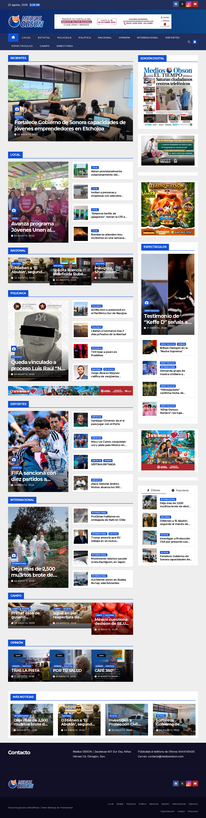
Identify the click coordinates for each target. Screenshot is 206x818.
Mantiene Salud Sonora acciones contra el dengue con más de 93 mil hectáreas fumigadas (64, 128)
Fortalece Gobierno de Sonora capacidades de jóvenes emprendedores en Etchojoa (176, 561)
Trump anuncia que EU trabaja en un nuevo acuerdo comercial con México (106, 542)
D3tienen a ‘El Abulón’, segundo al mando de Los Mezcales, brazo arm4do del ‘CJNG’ (174, 525)
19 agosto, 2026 (66, 629)
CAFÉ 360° (62, 670)
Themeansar (66, 807)
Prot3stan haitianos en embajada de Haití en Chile (108, 518)
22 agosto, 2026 (27, 134)
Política (85, 37)
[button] (189, 41)
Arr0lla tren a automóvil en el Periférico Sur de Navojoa (108, 311)
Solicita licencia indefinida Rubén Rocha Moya (27, 274)
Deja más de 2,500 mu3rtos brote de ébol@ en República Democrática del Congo (175, 508)
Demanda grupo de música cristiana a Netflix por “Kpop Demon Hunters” (172, 375)
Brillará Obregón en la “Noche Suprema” (173, 349)
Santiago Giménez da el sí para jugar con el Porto (107, 422)
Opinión (124, 37)
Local (26, 37)
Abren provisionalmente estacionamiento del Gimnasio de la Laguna (106, 175)
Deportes (172, 37)
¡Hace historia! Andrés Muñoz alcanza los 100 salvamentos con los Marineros (105, 488)
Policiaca (64, 37)
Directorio (65, 46)
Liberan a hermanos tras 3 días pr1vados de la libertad (108, 332)
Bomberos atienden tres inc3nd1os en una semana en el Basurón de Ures (107, 238)
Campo (45, 46)
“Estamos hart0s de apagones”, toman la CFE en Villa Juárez (109, 217)
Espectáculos (22, 46)
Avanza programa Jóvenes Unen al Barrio (32, 230)
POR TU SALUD (25, 670)
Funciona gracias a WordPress (24, 807)
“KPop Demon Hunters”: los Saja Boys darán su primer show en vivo (173, 414)
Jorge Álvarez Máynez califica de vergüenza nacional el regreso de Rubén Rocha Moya (105, 378)
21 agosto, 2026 (108, 280)
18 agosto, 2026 (108, 623)
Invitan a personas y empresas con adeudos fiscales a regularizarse (106, 196)
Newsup (52, 807)
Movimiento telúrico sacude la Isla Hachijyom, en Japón (109, 560)
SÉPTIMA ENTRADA (103, 464)
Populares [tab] (182, 490)
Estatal (44, 37)
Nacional (105, 37)
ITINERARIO (106, 670)
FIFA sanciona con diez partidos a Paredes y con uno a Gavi (35, 482)
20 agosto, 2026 (24, 623)
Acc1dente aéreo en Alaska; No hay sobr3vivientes (108, 581)
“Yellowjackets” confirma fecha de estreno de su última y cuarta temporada (174, 394)
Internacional (148, 37)
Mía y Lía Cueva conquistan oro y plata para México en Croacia (108, 445)
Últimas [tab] (155, 490)
